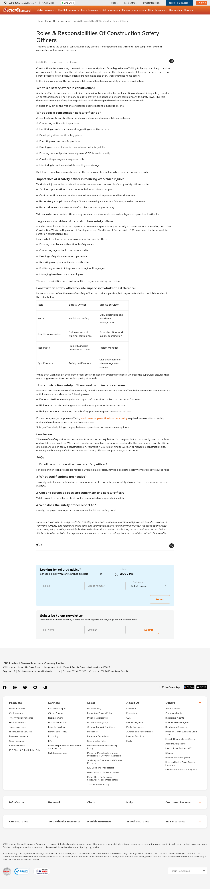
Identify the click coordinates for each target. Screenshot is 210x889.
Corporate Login (173, 713)
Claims (187, 10)
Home (40, 21)
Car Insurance (16, 713)
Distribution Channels (176, 727)
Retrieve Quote (55, 717)
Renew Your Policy (57, 731)
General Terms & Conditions (101, 727)
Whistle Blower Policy (98, 784)
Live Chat (69, 3)
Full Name (48, 629)
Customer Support (57, 708)
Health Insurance (67, 10)
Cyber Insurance (17, 745)
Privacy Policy (94, 708)
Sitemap (169, 753)
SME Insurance (110, 10)
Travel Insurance (89, 10)
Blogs (48, 21)
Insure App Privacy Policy (99, 713)
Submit (160, 599)
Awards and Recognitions (139, 731)
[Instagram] (15, 687)
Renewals (174, 10)
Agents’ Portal (172, 708)
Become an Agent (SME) (177, 757)
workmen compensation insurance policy (104, 418)
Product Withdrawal (97, 717)
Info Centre (129, 3)
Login (201, 2)
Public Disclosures (135, 727)
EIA (50, 741)
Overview (131, 708)
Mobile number (95, 585)
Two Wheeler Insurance (21, 717)
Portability (53, 736)
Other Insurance (156, 10)
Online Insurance (61, 21)
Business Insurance (18, 736)
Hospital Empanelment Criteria (180, 739)
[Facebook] (4, 687)
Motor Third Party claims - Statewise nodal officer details (102, 778)
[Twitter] (25, 687)
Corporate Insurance (133, 10)
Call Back (49, 3)
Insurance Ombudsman (98, 736)
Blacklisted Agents (174, 717)
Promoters (131, 713)
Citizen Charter (55, 713)
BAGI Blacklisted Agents (177, 722)
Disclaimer (92, 731)
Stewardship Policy (97, 741)
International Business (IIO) (178, 748)
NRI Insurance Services (20, 731)
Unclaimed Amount (57, 722)
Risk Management (135, 722)
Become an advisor (178, 3)
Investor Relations (151, 3)
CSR (128, 717)
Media (129, 741)
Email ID (92, 629)
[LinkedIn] (45, 687)
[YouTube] (35, 687)
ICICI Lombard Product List (100, 767)
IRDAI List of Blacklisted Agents (181, 769)
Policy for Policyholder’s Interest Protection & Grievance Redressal (104, 754)
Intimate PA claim (56, 727)
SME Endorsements (57, 753)
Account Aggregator (175, 743)
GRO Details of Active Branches (103, 772)
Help (113, 3)
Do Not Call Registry (97, 722)
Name (46, 585)
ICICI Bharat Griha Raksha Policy (25, 750)
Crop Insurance (16, 741)
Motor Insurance (45, 10)
